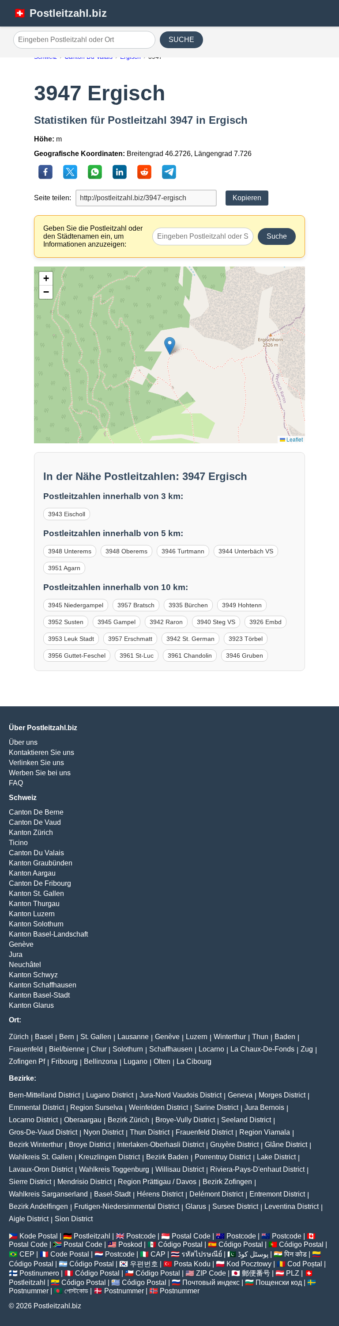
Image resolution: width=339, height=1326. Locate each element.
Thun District (150, 1132)
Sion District (74, 1219)
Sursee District (235, 1206)
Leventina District (291, 1206)
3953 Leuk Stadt (71, 638)
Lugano (135, 1061)
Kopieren (247, 198)
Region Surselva (96, 1107)
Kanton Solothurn (36, 924)
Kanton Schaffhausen (42, 985)
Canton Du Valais (36, 853)
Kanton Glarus (31, 1005)
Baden (285, 1036)
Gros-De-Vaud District (43, 1132)
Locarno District (33, 1120)
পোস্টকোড (76, 1291)
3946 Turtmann (183, 551)
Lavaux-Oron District (41, 1169)
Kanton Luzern (32, 914)
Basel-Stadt (112, 1194)
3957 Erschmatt (130, 638)
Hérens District (160, 1194)
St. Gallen (95, 1036)
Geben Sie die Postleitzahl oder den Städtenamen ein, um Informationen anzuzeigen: (93, 236)
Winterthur (230, 1036)
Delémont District (216, 1194)
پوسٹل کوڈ (253, 1254)
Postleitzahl (92, 1236)
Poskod (130, 1244)
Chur (98, 1049)
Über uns (23, 742)
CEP (26, 1254)
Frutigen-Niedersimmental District (126, 1206)
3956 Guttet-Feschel (76, 655)
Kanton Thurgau (34, 903)
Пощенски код (279, 1282)
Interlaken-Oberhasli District (160, 1144)
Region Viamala (264, 1132)
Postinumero (39, 1273)
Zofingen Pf (27, 1061)
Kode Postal (38, 1236)
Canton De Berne (36, 812)
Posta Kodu (192, 1264)
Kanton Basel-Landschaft (48, 934)
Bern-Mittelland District (44, 1095)
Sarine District (216, 1107)
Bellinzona (100, 1061)
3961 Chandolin (190, 655)
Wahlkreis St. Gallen (40, 1157)
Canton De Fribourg (40, 883)
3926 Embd (265, 621)
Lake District (276, 1157)
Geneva (240, 1095)
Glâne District (286, 1144)
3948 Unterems (69, 551)
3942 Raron (166, 621)
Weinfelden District (158, 1107)
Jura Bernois (264, 1107)
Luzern (196, 1036)
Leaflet (294, 439)
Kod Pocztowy (248, 1264)
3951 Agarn (64, 568)
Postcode (141, 1236)
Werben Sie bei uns (40, 773)
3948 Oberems (126, 551)
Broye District (90, 1144)
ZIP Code (211, 1273)
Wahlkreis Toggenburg (114, 1169)
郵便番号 (256, 1273)
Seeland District (246, 1120)
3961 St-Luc (137, 655)
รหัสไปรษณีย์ (201, 1254)
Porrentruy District (223, 1157)
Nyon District (103, 1132)
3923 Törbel (246, 638)
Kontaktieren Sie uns (41, 752)
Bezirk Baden (167, 1157)
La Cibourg (194, 1061)
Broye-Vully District (185, 1120)
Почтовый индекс (211, 1282)
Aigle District (29, 1219)
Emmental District (36, 1107)
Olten (162, 1061)
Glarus (195, 1206)
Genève (21, 944)
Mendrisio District (84, 1181)
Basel (44, 1036)
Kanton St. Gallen (36, 893)
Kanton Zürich (31, 832)
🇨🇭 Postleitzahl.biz (60, 13)
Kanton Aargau (32, 873)
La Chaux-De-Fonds (262, 1049)
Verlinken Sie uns (36, 762)
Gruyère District (234, 1144)
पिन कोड (295, 1254)
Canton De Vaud (35, 822)
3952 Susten (65, 621)
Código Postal (180, 1244)
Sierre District (30, 1181)
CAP (158, 1254)
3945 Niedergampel (75, 605)
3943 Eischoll (66, 514)
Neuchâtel (25, 964)
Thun (260, 1036)
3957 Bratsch (135, 605)
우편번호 (144, 1264)
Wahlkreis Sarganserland (48, 1194)
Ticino (18, 842)
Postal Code (191, 1236)
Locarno (211, 1049)
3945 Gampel (117, 621)
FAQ (16, 783)
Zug (307, 1049)
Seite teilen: (52, 198)
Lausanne (133, 1036)
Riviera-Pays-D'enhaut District (257, 1169)
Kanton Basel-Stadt (39, 995)
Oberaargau (83, 1120)
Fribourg (64, 1061)
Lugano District (109, 1095)
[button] (169, 346)
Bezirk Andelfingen (38, 1206)
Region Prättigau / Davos (157, 1181)
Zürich (19, 1036)
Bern (66, 1036)
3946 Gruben (244, 655)
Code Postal (69, 1254)
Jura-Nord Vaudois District (180, 1095)
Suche (277, 236)
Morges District (282, 1095)
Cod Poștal (304, 1264)
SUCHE (181, 39)
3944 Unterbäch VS (245, 551)
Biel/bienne (67, 1049)
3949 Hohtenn (242, 605)
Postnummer (29, 1291)
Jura (16, 954)
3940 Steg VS (216, 621)
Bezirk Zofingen (227, 1181)
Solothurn (128, 1049)
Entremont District (277, 1194)
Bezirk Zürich (128, 1120)
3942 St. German (190, 638)
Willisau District (179, 1169)
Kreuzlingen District (109, 1157)
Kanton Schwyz (33, 975)
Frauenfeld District (204, 1132)
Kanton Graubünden (40, 863)
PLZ (292, 1273)
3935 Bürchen (188, 605)
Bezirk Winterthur (36, 1144)
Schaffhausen (170, 1049)
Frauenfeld (26, 1049)
